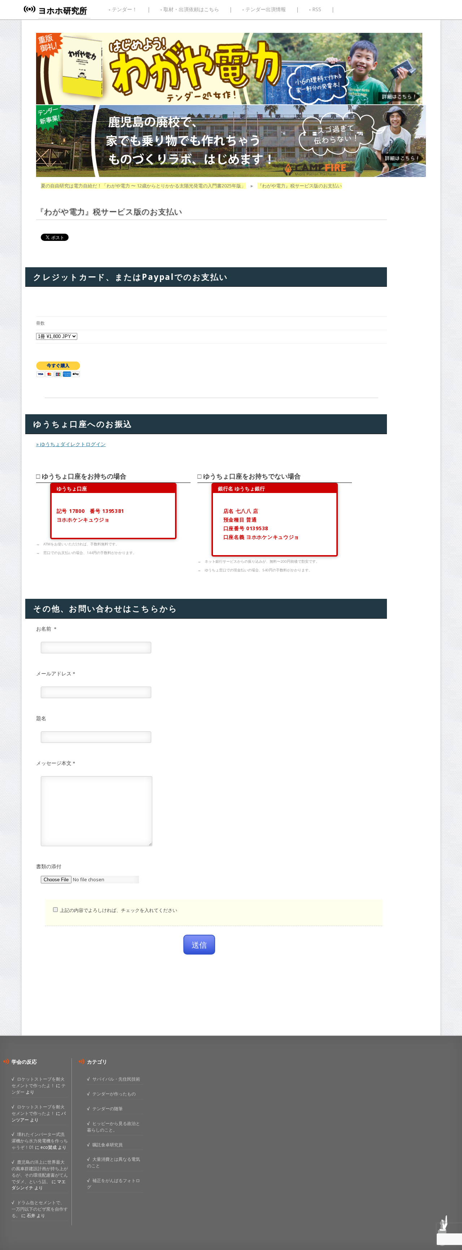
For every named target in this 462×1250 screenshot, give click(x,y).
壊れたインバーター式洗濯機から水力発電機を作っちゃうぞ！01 (40, 1140)
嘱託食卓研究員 (107, 1144)
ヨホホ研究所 (62, 10)
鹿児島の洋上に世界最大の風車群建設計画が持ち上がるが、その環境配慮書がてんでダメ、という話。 (40, 1171)
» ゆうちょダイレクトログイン (71, 444)
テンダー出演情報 (265, 9)
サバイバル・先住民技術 (116, 1079)
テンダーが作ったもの (114, 1094)
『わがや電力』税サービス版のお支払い (299, 186)
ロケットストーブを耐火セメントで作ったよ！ (38, 1082)
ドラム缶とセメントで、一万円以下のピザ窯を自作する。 (40, 1208)
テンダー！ (124, 9)
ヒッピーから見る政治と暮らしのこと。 (113, 1126)
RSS (316, 9)
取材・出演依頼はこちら (191, 9)
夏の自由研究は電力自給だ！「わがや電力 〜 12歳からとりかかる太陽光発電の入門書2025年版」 (143, 186)
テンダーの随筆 (107, 1108)
